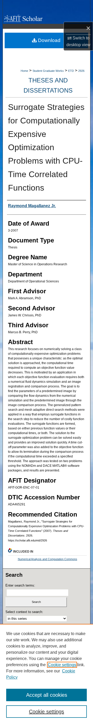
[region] (46, 674)
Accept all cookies (46, 695)
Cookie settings (62, 665)
